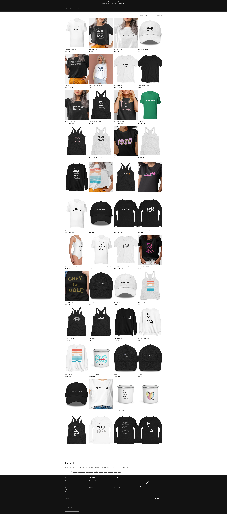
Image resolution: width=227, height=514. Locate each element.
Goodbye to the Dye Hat (94, 230)
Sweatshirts (81, 472)
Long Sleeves (89, 472)
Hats (105, 472)
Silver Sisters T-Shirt (69, 85)
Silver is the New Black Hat (143, 49)
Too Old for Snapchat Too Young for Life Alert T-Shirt (100, 266)
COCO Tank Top (92, 338)
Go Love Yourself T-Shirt (119, 121)
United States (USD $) (71, 510)
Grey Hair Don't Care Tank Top (95, 121)
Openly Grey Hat (117, 302)
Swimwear (110, 472)
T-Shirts (75, 472)
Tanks (96, 472)
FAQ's (66, 487)
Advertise (91, 485)
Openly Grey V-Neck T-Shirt (143, 85)
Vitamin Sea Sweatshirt (70, 374)
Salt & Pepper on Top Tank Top (71, 157)
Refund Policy (117, 487)
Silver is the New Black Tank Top (96, 157)
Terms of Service (117, 485)
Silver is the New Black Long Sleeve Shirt (146, 230)
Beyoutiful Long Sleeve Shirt (95, 446)
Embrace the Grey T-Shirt (70, 121)
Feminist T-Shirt (92, 410)
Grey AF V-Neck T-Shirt (118, 85)
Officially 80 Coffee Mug (94, 374)
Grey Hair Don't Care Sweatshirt (71, 193)
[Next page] (122, 455)
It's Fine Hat (91, 302)
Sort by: (141, 15)
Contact (66, 485)
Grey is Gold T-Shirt (69, 302)
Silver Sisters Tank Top (69, 338)
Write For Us (92, 482)
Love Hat (140, 374)
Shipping (116, 482)
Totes (115, 472)
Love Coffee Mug (141, 410)
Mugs (119, 472)
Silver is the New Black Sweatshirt (96, 85)
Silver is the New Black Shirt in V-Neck (122, 266)
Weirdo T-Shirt (141, 121)
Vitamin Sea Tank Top (142, 302)
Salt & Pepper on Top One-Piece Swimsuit (73, 266)
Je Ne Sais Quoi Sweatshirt (143, 338)
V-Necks (101, 472)
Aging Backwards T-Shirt (70, 230)
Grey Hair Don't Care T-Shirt (95, 49)
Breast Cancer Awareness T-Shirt (145, 266)
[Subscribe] (86, 498)
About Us (67, 482)
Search (66, 489)
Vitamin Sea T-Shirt (93, 193)
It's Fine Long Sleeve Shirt (119, 230)
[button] (155, 8)
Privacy (115, 480)
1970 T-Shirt (116, 157)
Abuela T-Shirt (141, 193)
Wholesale (91, 487)
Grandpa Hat (67, 410)
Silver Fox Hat (116, 374)
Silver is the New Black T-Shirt (71, 49)
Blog (66, 480)
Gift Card (67, 491)
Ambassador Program (94, 480)
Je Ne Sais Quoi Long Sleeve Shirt (145, 446)
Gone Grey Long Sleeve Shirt (119, 446)
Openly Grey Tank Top (142, 157)
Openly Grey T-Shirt (118, 49)
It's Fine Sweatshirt (118, 338)
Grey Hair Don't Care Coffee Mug (120, 410)
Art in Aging (160, 509)
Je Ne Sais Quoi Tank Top (70, 446)
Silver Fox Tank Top (118, 193)
